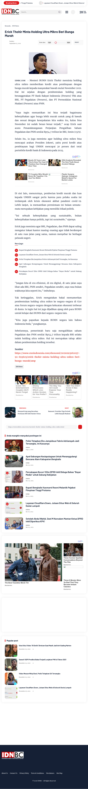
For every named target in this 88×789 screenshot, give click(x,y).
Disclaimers (50, 773)
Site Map (59, 773)
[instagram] (78, 773)
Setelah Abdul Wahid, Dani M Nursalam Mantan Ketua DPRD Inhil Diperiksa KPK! (54, 520)
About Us (5, 773)
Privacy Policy (24, 773)
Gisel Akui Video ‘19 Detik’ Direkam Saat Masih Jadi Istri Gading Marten (45, 645)
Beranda (8, 26)
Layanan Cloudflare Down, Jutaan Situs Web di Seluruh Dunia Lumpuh (52, 3)
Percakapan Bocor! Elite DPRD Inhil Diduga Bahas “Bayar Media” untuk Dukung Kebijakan (50, 272)
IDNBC (40, 781)
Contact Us (13, 773)
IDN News (15, 26)
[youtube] (85, 773)
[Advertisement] (44, 614)
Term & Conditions (37, 773)
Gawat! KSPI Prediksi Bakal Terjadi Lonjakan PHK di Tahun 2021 (42, 659)
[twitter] (75, 773)
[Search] (59, 12)
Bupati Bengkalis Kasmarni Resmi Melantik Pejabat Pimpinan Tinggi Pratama (48, 250)
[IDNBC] (10, 14)
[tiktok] (82, 773)
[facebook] (72, 773)
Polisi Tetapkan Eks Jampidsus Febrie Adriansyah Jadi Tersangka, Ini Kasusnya (48, 259)
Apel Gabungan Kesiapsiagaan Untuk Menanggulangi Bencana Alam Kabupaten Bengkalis (50, 265)
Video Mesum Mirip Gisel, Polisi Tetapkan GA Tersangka (39, 674)
